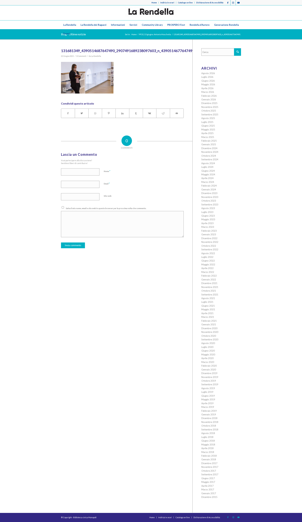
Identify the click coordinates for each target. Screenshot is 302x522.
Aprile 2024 (207, 178)
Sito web (108, 196)
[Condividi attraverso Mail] (177, 113)
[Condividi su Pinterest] (109, 113)
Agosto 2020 (208, 343)
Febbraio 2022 (209, 275)
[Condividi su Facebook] (68, 113)
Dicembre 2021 (209, 283)
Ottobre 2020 (208, 335)
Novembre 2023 (209, 197)
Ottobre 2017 (208, 470)
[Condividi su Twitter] (81, 113)
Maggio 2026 (208, 84)
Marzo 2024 (207, 182)
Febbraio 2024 (209, 185)
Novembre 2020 (209, 332)
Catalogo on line (185, 2)
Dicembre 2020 (209, 328)
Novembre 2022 (209, 242)
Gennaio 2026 (208, 99)
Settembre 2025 (209, 114)
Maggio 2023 (208, 219)
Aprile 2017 (207, 485)
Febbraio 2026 (209, 95)
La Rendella (96, 56)
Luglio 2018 (207, 437)
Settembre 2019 (209, 384)
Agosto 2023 (208, 208)
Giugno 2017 (208, 478)
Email (107, 183)
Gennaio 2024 (208, 189)
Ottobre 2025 (208, 110)
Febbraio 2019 (209, 410)
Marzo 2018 (207, 452)
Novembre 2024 (209, 152)
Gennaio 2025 (208, 144)
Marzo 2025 (207, 137)
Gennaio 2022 (208, 279)
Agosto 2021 (208, 298)
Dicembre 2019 (209, 373)
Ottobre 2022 (208, 245)
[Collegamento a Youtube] (238, 2)
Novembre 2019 (209, 377)
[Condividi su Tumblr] (136, 113)
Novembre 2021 (209, 287)
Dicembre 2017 (209, 463)
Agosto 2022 (208, 253)
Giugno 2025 (208, 125)
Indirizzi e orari (167, 2)
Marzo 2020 (207, 362)
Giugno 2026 (208, 80)
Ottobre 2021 (208, 290)
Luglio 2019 (207, 392)
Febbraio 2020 (209, 365)
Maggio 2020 (208, 354)
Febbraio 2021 (209, 320)
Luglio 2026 (207, 77)
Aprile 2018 (207, 448)
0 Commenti (81, 56)
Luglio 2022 (207, 257)
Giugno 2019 (208, 395)
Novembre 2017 (209, 467)
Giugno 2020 (208, 350)
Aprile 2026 (207, 88)
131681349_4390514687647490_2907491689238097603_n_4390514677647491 (128, 50)
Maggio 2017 (208, 482)
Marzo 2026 (207, 92)
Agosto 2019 (208, 388)
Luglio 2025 (207, 122)
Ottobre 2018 (208, 425)
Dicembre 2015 (209, 497)
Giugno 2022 (208, 260)
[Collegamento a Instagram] (233, 2)
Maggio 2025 (208, 129)
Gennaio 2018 (208, 459)
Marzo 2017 (207, 489)
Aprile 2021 (207, 313)
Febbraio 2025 (209, 140)
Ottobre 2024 (208, 155)
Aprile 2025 (207, 133)
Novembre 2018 (209, 422)
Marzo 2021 (207, 317)
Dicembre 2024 (209, 148)
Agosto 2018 (208, 433)
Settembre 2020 (209, 339)
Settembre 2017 (209, 474)
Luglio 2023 (207, 212)
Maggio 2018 (208, 444)
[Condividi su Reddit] (163, 113)
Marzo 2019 (207, 407)
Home (154, 2)
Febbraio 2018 (209, 455)
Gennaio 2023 (208, 234)
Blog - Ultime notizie (73, 34)
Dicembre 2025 (209, 103)
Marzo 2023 (207, 227)
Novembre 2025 (209, 107)
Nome (107, 171)
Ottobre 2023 (208, 200)
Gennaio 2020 (208, 369)
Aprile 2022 (207, 268)
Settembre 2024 (209, 159)
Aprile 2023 (207, 223)
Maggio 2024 (208, 174)
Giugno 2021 (208, 305)
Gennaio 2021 (208, 324)
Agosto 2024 (208, 163)
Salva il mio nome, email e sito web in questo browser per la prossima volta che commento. (106, 208)
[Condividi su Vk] (149, 113)
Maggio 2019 (208, 399)
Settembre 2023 (209, 204)
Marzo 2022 (207, 272)
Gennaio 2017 (208, 493)
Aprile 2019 (207, 403)
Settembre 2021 (209, 294)
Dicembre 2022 (209, 238)
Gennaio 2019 (208, 414)
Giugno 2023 (208, 215)
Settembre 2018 (209, 429)
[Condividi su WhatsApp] (95, 113)
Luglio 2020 (207, 347)
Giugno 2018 (208, 440)
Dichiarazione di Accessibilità (209, 2)
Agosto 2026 (208, 73)
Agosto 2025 (208, 118)
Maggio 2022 (208, 264)
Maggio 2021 (208, 309)
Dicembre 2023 (209, 193)
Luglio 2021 (207, 302)
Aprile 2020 (207, 358)
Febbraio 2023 (209, 230)
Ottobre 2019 (208, 380)
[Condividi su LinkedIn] (122, 113)
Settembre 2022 (209, 249)
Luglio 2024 (207, 167)
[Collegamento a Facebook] (227, 2)
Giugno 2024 (208, 170)
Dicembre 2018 (209, 418)
